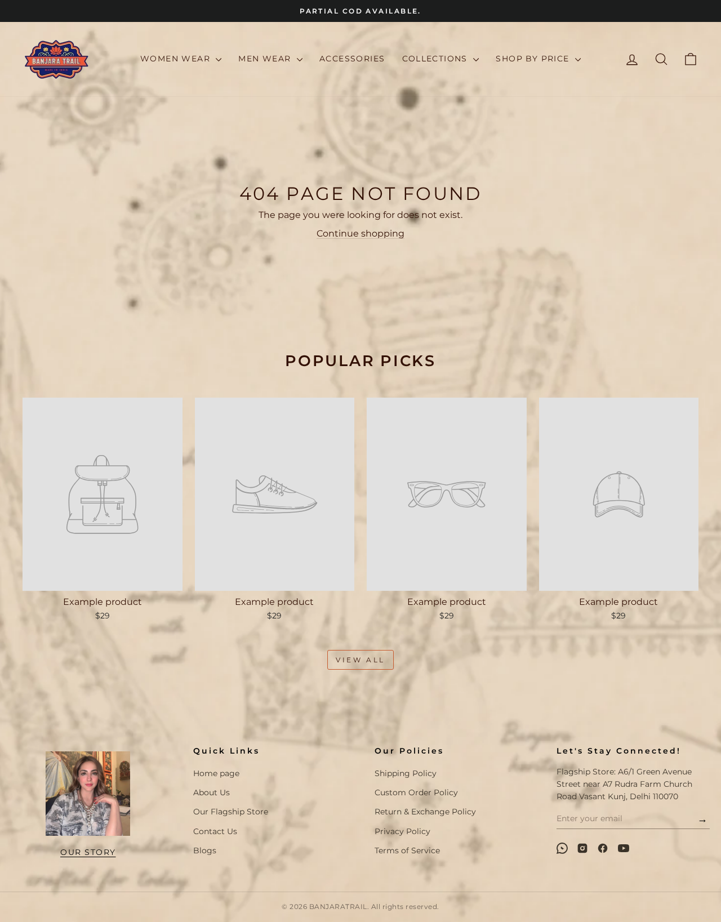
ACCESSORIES (352, 59)
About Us (211, 792)
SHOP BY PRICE (534, 59)
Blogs (204, 850)
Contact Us (215, 831)
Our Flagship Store (230, 812)
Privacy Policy (402, 831)
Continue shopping (360, 233)
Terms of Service (407, 850)
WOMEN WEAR (176, 59)
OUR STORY (88, 852)
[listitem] (562, 848)
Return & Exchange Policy (425, 812)
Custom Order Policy (416, 792)
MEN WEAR (266, 59)
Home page (216, 773)
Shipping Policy (406, 773)
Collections (436, 59)
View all (360, 660)
